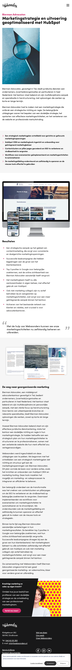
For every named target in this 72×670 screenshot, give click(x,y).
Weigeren (63, 663)
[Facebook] (38, 650)
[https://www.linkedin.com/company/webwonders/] (49, 650)
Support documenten (11, 652)
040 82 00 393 (12, 640)
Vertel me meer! (11, 610)
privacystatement (8, 658)
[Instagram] (44, 650)
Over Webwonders (44, 638)
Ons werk (40, 635)
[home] (9, 5)
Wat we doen (41, 632)
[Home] (9, 625)
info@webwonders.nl (18, 643)
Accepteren (50, 663)
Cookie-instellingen (36, 663)
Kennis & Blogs (8, 650)
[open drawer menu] (68, 5)
